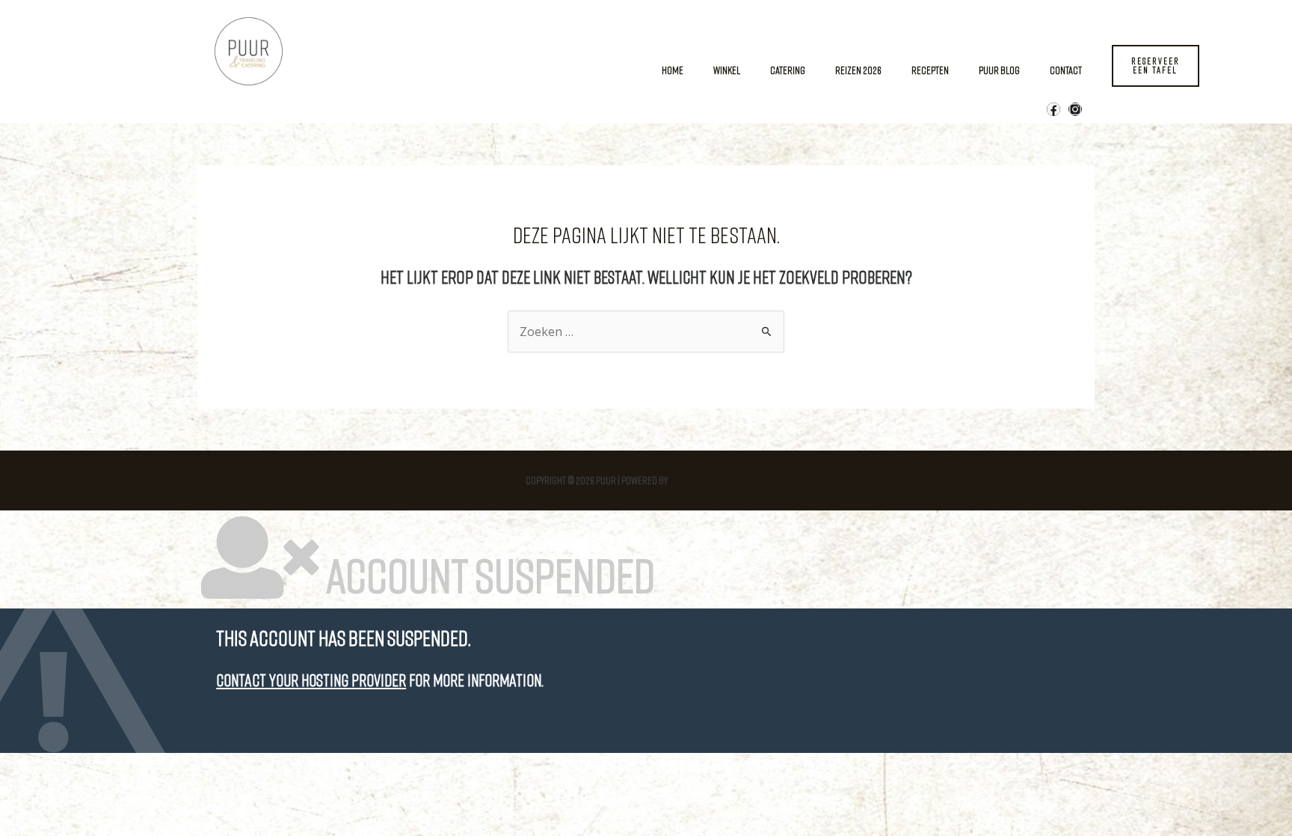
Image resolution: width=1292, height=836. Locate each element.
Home (672, 70)
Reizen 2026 (858, 70)
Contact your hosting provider (311, 680)
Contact (1066, 70)
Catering (787, 70)
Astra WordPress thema (718, 480)
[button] (1155, 66)
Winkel (726, 70)
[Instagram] (1075, 109)
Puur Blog (999, 70)
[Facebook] (1053, 109)
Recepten (930, 70)
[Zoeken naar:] (646, 332)
